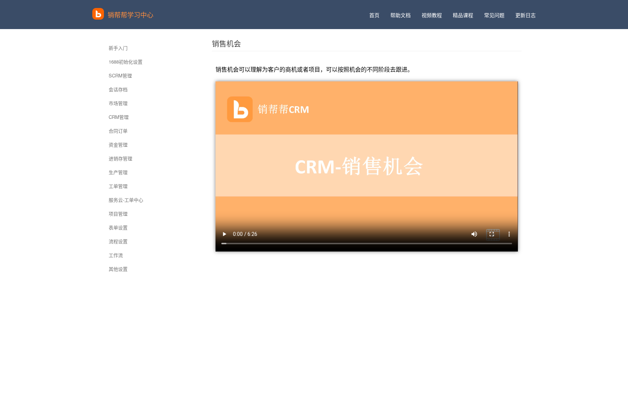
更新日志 (525, 15)
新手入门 (118, 47)
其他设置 (118, 268)
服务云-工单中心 (126, 199)
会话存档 (118, 89)
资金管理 (118, 144)
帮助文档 (400, 15)
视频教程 (432, 15)
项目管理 (118, 213)
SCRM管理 (120, 75)
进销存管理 (120, 158)
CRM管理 (119, 116)
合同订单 (118, 130)
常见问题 (494, 15)
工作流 (116, 255)
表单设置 (118, 227)
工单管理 (118, 185)
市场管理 (118, 103)
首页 (374, 15)
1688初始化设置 (125, 61)
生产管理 (118, 172)
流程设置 (118, 241)
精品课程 (463, 15)
